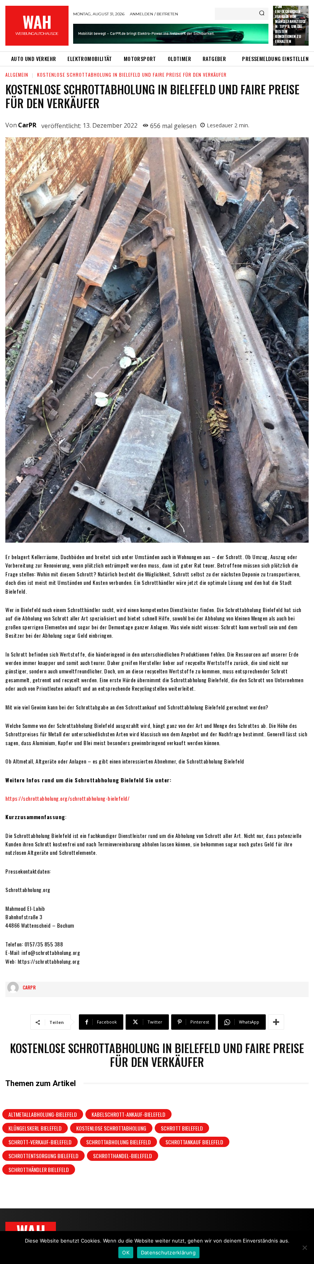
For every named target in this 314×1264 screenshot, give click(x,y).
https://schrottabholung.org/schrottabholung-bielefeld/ (67, 798)
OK (125, 1252)
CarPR (27, 125)
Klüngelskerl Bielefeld (35, 1128)
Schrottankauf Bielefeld (194, 1142)
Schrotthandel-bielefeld (122, 1156)
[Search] (261, 14)
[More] (276, 1022)
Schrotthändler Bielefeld (38, 1169)
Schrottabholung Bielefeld (118, 1142)
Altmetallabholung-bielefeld (42, 1114)
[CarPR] (15, 987)
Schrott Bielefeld (182, 1128)
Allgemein (16, 74)
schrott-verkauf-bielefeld (40, 1142)
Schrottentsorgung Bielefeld (43, 1156)
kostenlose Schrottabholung (111, 1128)
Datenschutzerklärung (168, 1252)
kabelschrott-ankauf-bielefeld (128, 1114)
